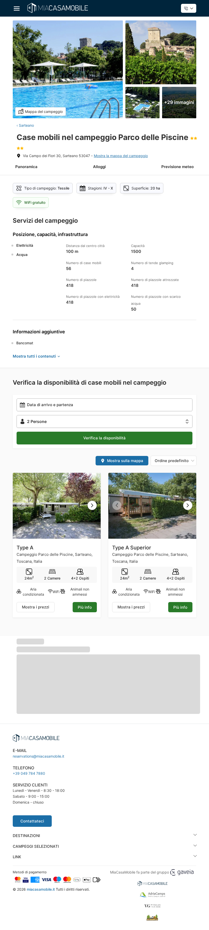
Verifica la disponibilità (104, 437)
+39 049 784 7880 (29, 773)
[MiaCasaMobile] (57, 8)
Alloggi (99, 166)
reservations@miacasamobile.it (38, 756)
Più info (85, 607)
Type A (25, 548)
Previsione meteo (177, 166)
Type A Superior (131, 548)
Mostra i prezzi (35, 607)
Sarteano (26, 125)
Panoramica (26, 166)
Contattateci (32, 821)
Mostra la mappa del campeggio (121, 156)
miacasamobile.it (41, 889)
